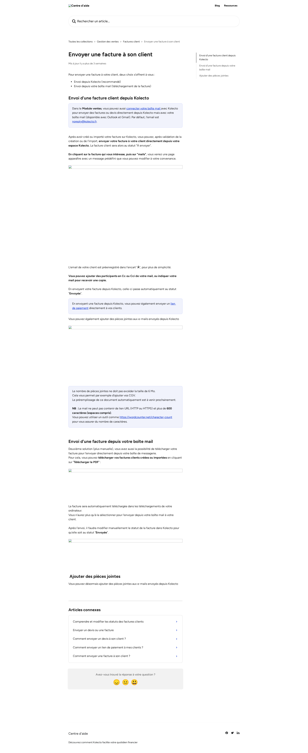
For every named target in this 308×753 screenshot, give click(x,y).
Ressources (230, 5)
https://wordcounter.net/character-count (146, 417)
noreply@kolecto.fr (84, 121)
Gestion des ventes (108, 41)
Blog (217, 5)
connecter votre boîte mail (143, 108)
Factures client (131, 41)
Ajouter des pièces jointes (214, 75)
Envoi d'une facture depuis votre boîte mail (217, 67)
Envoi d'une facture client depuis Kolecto (217, 57)
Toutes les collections (80, 41)
